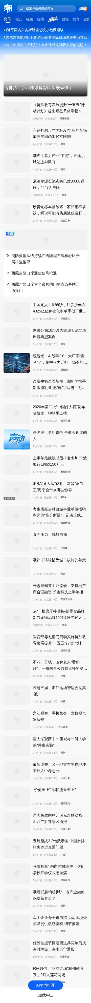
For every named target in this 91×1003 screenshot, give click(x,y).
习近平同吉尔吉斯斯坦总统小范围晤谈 (34, 30)
